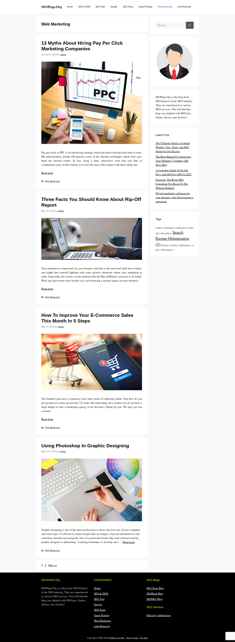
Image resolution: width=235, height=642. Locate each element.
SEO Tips (100, 7)
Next (52, 565)
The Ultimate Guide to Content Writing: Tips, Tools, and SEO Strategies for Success (173, 147)
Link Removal (184, 7)
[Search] (190, 25)
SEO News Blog (155, 588)
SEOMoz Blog (154, 599)
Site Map (144, 637)
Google (113, 7)
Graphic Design (182, 228)
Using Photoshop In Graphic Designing (85, 445)
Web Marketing (165, 7)
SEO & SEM (84, 7)
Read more (47, 173)
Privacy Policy (132, 637)
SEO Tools (128, 7)
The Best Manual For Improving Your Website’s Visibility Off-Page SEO (173, 161)
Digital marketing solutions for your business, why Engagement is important (174, 197)
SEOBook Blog (154, 593)
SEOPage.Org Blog (116, 637)
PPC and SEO (166, 233)
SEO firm (175, 245)
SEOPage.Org (51, 6)
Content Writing (170, 228)
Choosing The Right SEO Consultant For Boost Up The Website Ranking (172, 184)
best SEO (159, 228)
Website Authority (167, 250)
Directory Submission (158, 615)
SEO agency (166, 245)
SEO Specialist (185, 245)
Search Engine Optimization (172, 238)
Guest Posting (145, 7)
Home (70, 7)
